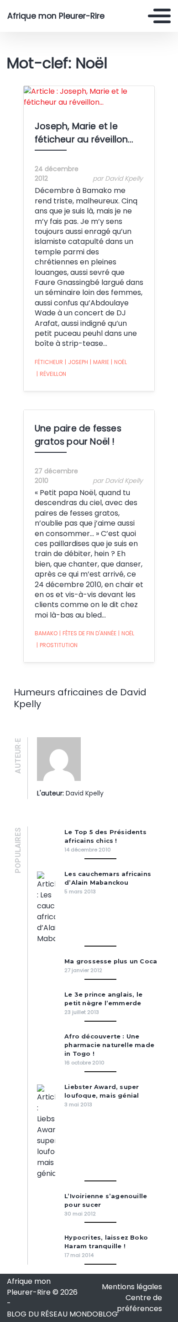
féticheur (49, 362)
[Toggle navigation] (159, 16)
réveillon (51, 374)
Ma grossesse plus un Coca (110, 961)
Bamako (46, 633)
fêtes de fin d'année (87, 633)
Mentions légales (132, 1286)
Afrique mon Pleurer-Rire (56, 16)
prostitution (57, 645)
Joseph (76, 362)
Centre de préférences (139, 1303)
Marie (99, 362)
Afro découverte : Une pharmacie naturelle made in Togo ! (109, 1045)
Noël (119, 362)
